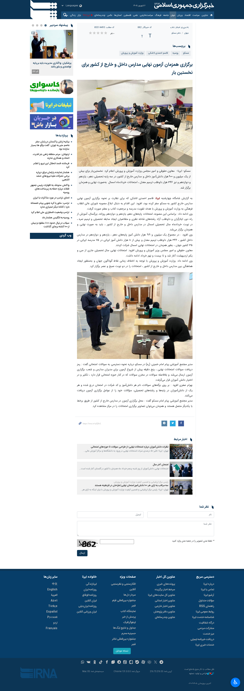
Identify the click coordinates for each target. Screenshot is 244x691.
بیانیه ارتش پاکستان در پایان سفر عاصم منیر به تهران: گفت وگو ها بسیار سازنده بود (50, 145)
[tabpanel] (51, 53)
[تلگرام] (161, 663)
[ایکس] (155, 663)
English (52, 589)
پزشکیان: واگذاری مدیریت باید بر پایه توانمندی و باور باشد (52, 65)
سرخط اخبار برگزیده (165, 589)
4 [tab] (33, 25)
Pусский (52, 617)
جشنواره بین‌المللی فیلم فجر (124, 603)
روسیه (175, 53)
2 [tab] (41, 25)
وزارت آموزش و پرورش (132, 53)
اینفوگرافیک (129, 622)
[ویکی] (88, 663)
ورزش (180, 15)
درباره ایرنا (208, 584)
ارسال (82, 553)
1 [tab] (45, 25)
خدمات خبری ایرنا (204, 645)
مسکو (186, 53)
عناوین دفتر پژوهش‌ (164, 612)
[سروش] (119, 663)
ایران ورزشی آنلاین (87, 612)
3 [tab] (37, 25)
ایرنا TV (86, 15)
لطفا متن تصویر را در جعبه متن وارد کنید (193, 541)
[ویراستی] (113, 663)
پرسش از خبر (129, 617)
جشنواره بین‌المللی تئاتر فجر (124, 642)
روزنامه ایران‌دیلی (87, 606)
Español (51, 612)
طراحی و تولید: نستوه (198, 673)
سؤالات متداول (206, 600)
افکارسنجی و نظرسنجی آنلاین (123, 587)
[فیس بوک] (106, 663)
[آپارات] (143, 663)
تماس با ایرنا (207, 589)
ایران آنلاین (91, 600)
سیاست (196, 15)
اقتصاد (188, 15)
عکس (109, 15)
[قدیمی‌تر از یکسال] (181, 451)
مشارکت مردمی (205, 628)
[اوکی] (94, 663)
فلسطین (127, 15)
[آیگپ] (131, 663)
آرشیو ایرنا (209, 595)
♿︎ (235, 682)
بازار (79, 15)
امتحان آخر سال (160, 465)
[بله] (137, 663)
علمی (135, 15)
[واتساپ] (82, 663)
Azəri (54, 600)
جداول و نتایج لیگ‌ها (124, 628)
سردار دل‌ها (130, 595)
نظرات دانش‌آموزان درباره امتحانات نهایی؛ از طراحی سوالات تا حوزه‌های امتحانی (129, 447)
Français (51, 628)
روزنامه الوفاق (89, 595)
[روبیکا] (149, 663)
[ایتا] (125, 663)
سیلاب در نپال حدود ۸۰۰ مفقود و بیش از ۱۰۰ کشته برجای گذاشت (50, 225)
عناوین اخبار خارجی (165, 606)
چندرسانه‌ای (99, 15)
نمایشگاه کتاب (128, 611)
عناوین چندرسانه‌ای (165, 617)
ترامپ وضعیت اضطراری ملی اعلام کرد (50, 212)
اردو (55, 623)
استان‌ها (118, 15)
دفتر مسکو (176, 33)
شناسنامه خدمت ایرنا (203, 617)
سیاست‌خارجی (146, 15)
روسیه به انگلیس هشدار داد (55, 218)
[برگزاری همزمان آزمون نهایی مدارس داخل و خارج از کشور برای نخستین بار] (135, 123)
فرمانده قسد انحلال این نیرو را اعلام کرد (51, 165)
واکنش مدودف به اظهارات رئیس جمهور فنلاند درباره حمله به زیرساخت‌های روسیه (49, 189)
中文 (54, 584)
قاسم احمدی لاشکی (158, 53)
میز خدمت (208, 634)
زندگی (73, 15)
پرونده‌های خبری (166, 584)
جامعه (166, 15)
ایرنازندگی (91, 584)
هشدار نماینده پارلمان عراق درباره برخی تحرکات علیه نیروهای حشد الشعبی (52, 176)
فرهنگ (158, 15)
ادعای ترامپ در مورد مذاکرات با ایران (51, 198)
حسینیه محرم (128, 633)
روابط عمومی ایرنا (205, 612)
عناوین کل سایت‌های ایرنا (161, 595)
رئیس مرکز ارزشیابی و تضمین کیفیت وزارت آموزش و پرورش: (140, 482)
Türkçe (52, 606)
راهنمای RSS (206, 606)
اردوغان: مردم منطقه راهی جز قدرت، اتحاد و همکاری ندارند (51, 156)
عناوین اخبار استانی (165, 600)
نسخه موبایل (122, 651)
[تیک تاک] (100, 663)
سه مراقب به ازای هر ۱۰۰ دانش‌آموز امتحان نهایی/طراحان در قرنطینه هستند (131, 486)
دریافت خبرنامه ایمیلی (202, 639)
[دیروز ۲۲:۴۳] (51, 44)
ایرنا (183, 6)
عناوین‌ (204, 15)
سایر (66, 15)
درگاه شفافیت (206, 623)
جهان (173, 15)
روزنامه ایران (90, 589)
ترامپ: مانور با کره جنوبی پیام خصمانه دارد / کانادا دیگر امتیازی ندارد (50, 205)
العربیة (54, 595)
